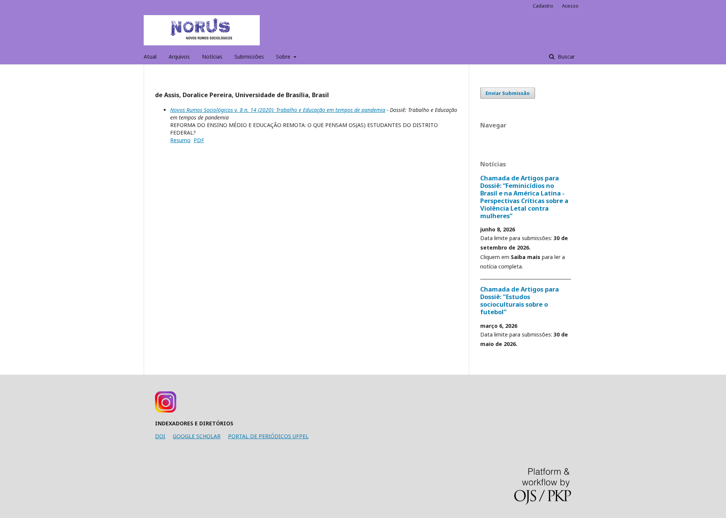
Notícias (212, 56)
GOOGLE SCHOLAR (196, 436)
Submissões (249, 56)
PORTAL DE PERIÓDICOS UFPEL (268, 436)
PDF (199, 140)
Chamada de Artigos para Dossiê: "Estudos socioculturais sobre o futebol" (519, 300)
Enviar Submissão (508, 93)
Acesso (570, 5)
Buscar (565, 56)
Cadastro (543, 5)
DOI (160, 436)
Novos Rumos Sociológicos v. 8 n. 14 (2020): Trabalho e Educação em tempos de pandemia (277, 109)
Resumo (180, 140)
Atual (150, 56)
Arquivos (179, 56)
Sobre (284, 56)
